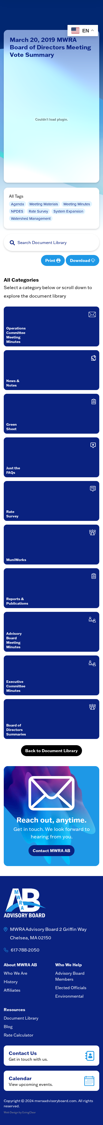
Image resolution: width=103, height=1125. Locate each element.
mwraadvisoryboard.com (55, 1101)
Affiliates (12, 990)
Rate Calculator (18, 1035)
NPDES (17, 211)
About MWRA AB (20, 964)
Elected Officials (70, 987)
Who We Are (15, 973)
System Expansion (68, 211)
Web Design (11, 1112)
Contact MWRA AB (51, 850)
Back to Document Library (51, 750)
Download (80, 260)
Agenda (17, 204)
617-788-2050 (25, 950)
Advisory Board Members (69, 976)
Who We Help (68, 964)
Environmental (69, 996)
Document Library (21, 1018)
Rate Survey (38, 211)
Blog (8, 1026)
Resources (14, 1009)
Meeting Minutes (77, 204)
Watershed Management (30, 218)
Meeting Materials (44, 204)
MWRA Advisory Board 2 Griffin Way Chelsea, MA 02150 (48, 933)
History (11, 981)
